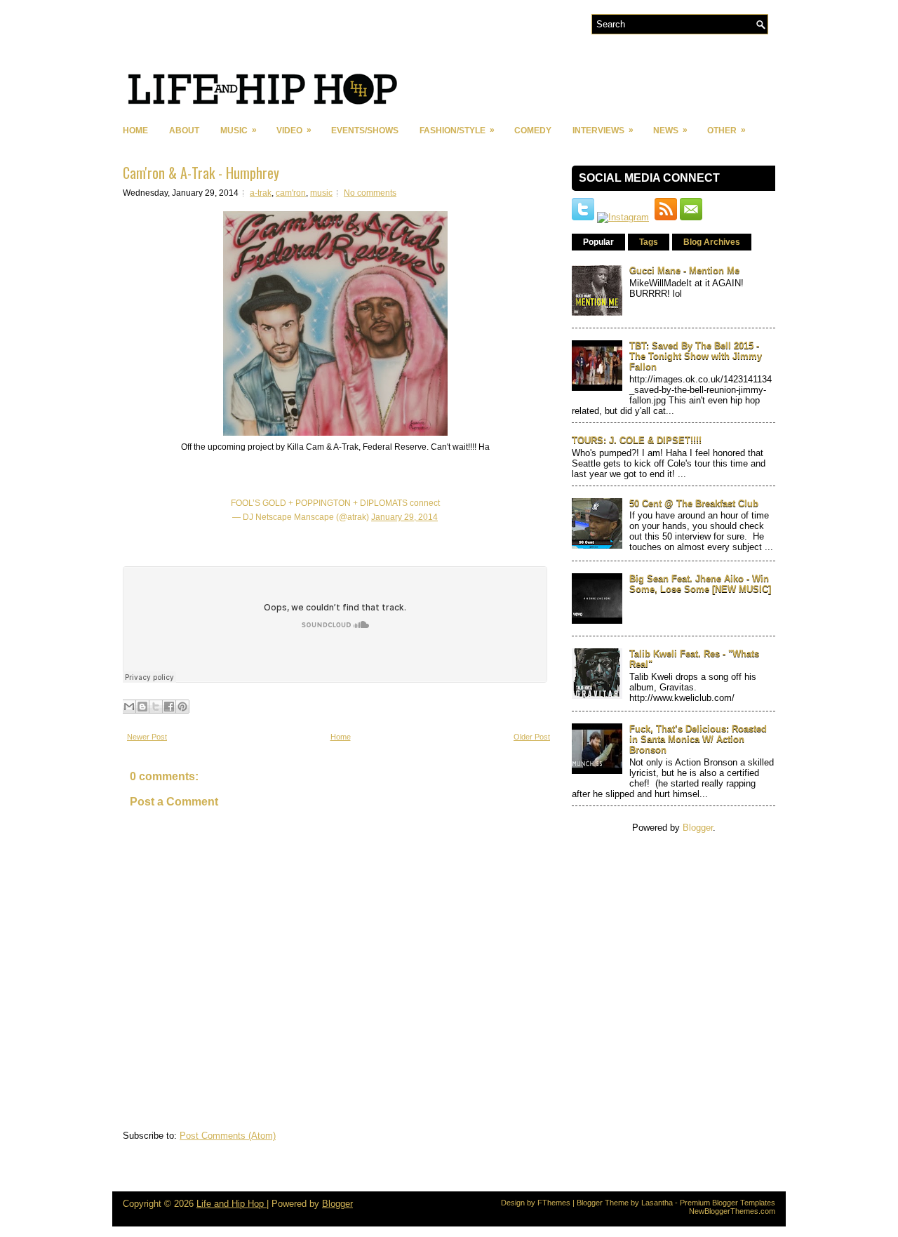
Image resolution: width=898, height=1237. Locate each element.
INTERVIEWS (603, 130)
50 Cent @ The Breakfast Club (693, 503)
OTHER (726, 130)
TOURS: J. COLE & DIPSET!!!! (637, 440)
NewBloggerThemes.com (732, 1211)
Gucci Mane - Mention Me (684, 270)
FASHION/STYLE (457, 130)
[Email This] (129, 707)
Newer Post (147, 737)
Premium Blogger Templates (727, 1202)
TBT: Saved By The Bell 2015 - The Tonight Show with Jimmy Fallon (695, 356)
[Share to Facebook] (169, 707)
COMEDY (532, 130)
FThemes (553, 1202)
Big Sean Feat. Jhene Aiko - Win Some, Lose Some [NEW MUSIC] (700, 583)
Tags (648, 242)
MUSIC (238, 130)
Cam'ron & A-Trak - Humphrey (201, 173)
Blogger (698, 827)
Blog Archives (711, 242)
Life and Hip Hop (231, 1203)
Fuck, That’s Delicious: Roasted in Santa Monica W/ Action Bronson (698, 739)
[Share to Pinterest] (182, 707)
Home (135, 130)
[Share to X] (156, 707)
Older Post (532, 737)
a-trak (261, 193)
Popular (598, 242)
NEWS (670, 130)
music (321, 193)
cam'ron (291, 193)
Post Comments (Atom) (228, 1135)
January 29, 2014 (404, 517)
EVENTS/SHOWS (364, 130)
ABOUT (184, 130)
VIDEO (293, 130)
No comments (370, 193)
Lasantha (657, 1202)
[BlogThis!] (142, 707)
